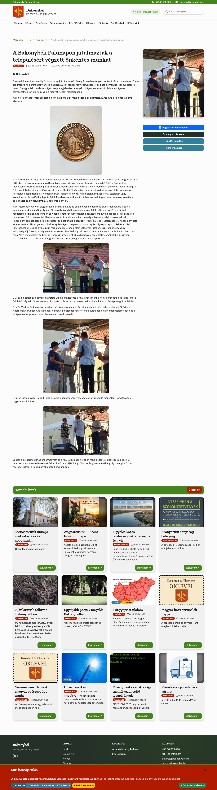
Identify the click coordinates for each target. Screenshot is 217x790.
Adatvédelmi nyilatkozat (125, 749)
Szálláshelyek (117, 23)
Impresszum (119, 754)
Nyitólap (18, 23)
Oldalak (67, 763)
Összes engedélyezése (193, 785)
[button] (76, 141)
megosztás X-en (174, 134)
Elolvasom (45, 567)
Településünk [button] (75, 23)
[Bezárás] (204, 769)
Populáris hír (41, 40)
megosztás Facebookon (174, 127)
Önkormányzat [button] (57, 23)
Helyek (66, 758)
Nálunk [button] (89, 23)
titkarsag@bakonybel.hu (175, 758)
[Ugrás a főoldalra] (18, 11)
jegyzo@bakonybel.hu (174, 763)
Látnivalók (103, 23)
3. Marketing (47, 785)
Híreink (29, 23)
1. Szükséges (18, 785)
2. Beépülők (33, 785)
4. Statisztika (63, 785)
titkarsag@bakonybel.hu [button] (190, 2)
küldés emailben (174, 141)
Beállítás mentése (85, 785)
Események (41, 23)
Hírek (29, 40)
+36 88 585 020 (171, 749)
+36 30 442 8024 (171, 754)
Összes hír (194, 489)
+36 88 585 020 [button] (163, 2)
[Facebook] (15, 756)
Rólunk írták (133, 23)
